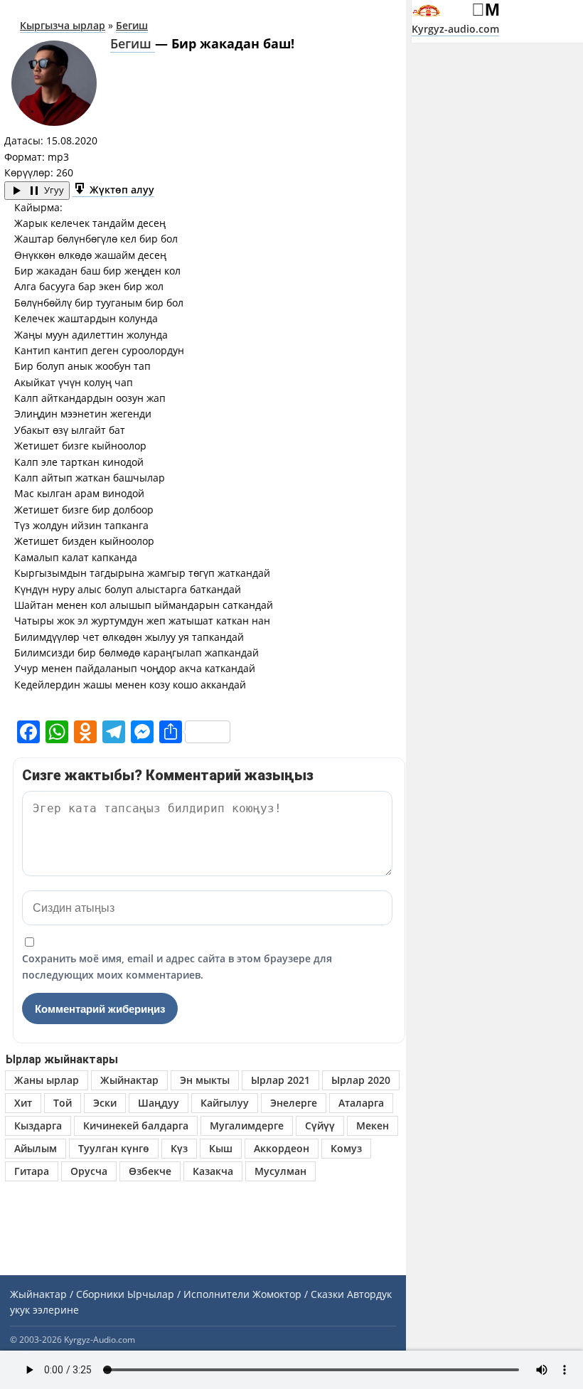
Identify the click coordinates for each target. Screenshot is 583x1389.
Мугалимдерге (247, 1125)
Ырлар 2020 (360, 1080)
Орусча (88, 1171)
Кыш (220, 1148)
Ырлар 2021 (280, 1080)
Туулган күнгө (113, 1148)
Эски (105, 1102)
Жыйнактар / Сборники (67, 1294)
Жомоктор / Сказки (298, 1294)
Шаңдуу (158, 1102)
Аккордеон (281, 1148)
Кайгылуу (224, 1102)
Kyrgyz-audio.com (455, 29)
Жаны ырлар (46, 1080)
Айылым (35, 1148)
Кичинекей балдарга (135, 1125)
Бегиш (132, 25)
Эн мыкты (205, 1080)
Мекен (372, 1125)
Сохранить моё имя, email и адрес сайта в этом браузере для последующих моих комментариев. (177, 966)
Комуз (346, 1148)
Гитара (31, 1171)
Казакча (213, 1171)
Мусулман (280, 1171)
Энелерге (293, 1102)
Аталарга (361, 1102)
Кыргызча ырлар (62, 25)
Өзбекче (150, 1171)
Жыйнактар (129, 1080)
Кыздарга (38, 1125)
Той (62, 1102)
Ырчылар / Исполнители (188, 1294)
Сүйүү (320, 1125)
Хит (23, 1102)
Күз (179, 1148)
